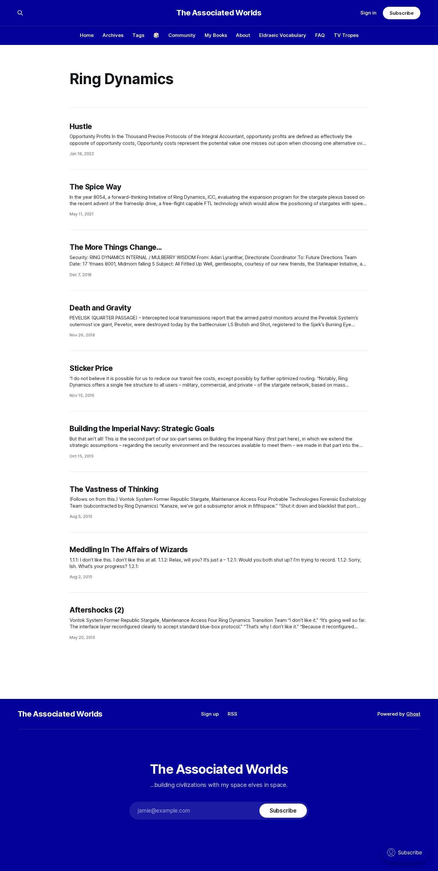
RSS (232, 714)
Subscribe (402, 13)
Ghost (413, 714)
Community (182, 35)
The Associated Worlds (218, 13)
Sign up (210, 714)
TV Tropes (346, 35)
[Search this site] (20, 13)
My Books (216, 35)
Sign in (368, 13)
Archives (113, 35)
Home (87, 35)
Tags (138, 35)
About (243, 35)
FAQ (320, 35)
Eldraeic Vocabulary (282, 35)
